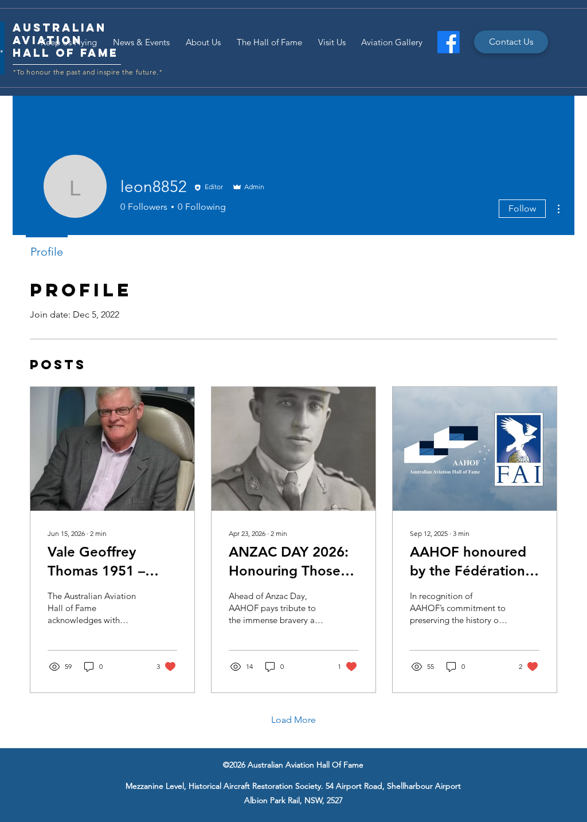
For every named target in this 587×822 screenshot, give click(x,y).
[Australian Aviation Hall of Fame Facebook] (448, 42)
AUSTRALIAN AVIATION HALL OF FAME (66, 40)
